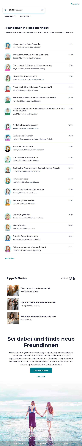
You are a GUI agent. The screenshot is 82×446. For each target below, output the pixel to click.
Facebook (74, 278)
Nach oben (9, 258)
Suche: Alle (24, 16)
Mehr (66, 443)
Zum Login (41, 376)
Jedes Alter (9, 16)
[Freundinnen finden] (6, 10)
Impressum (43, 443)
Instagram (70, 278)
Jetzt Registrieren (41, 370)
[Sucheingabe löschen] (42, 10)
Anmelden (75, 4)
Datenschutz (18, 443)
